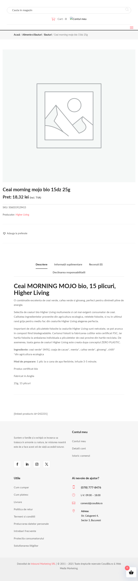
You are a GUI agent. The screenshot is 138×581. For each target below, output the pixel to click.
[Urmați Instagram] (36, 464)
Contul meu (79, 441)
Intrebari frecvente (25, 531)
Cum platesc (21, 494)
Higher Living (22, 215)
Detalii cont (79, 448)
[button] (15, 233)
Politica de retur (23, 509)
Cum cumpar (21, 487)
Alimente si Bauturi (32, 35)
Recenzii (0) (95, 264)
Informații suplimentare (68, 264)
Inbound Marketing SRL (43, 564)
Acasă (17, 35)
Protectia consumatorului (29, 538)
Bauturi (48, 35)
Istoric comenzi (81, 455)
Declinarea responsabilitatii (69, 272)
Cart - (62, 19)
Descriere (41, 264)
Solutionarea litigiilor (26, 545)
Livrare (18, 502)
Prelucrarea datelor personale (31, 524)
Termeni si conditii (24, 516)
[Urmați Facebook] (17, 464)
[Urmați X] (46, 464)
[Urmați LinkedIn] (27, 464)
